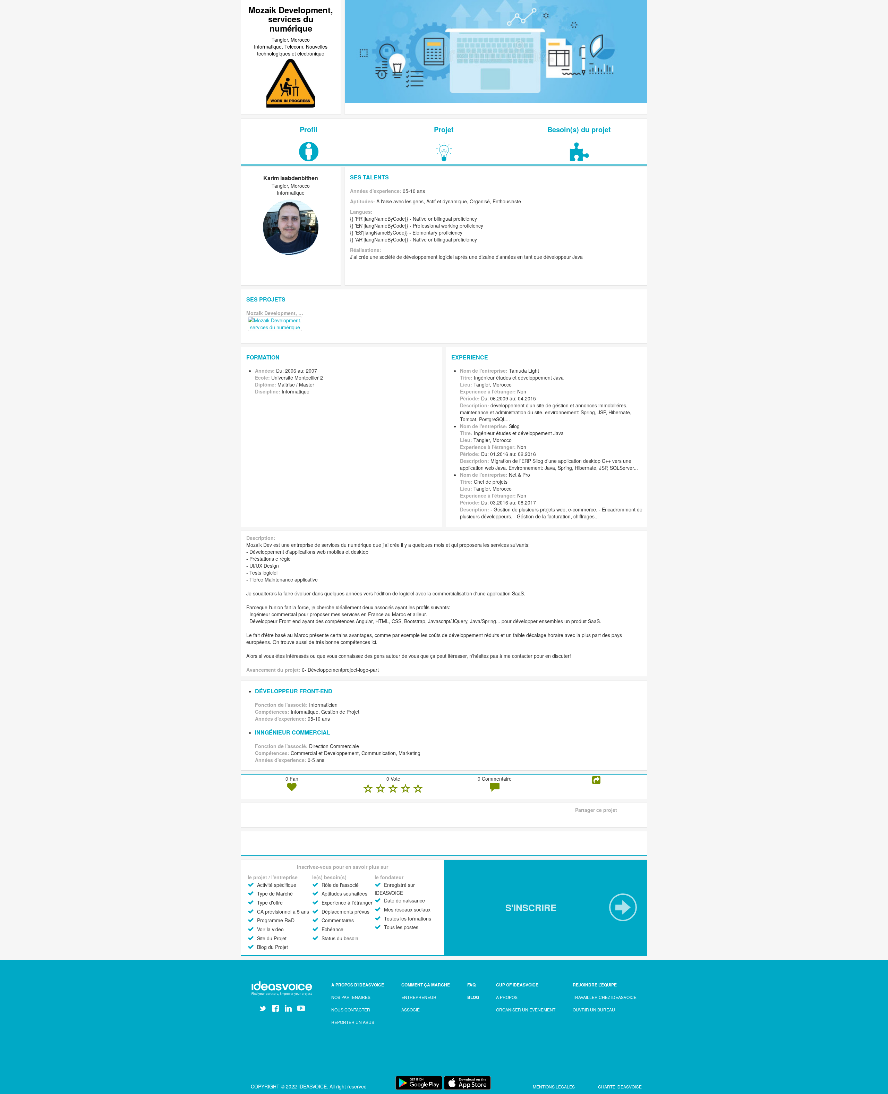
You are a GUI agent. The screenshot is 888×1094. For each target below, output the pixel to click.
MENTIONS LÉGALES (554, 1086)
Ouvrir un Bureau (594, 1009)
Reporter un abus (352, 1022)
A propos (507, 997)
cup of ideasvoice (517, 985)
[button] (545, 908)
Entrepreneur (418, 997)
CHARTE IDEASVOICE (620, 1086)
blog (473, 997)
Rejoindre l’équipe (595, 985)
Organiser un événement (525, 1009)
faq (471, 985)
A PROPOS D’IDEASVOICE (357, 985)
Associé (410, 1009)
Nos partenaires (350, 997)
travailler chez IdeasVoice (605, 997)
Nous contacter (350, 1009)
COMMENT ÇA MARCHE (425, 985)
